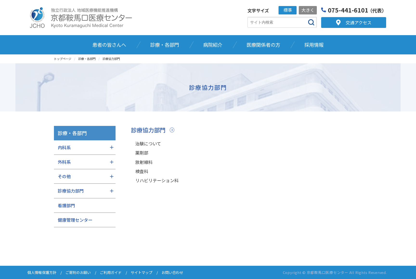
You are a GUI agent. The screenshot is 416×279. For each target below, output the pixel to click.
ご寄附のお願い (78, 272)
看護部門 (66, 205)
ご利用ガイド (111, 272)
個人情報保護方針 (41, 272)
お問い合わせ (172, 272)
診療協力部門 (148, 130)
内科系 (64, 147)
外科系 (64, 162)
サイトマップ (141, 272)
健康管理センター (75, 220)
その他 (64, 176)
